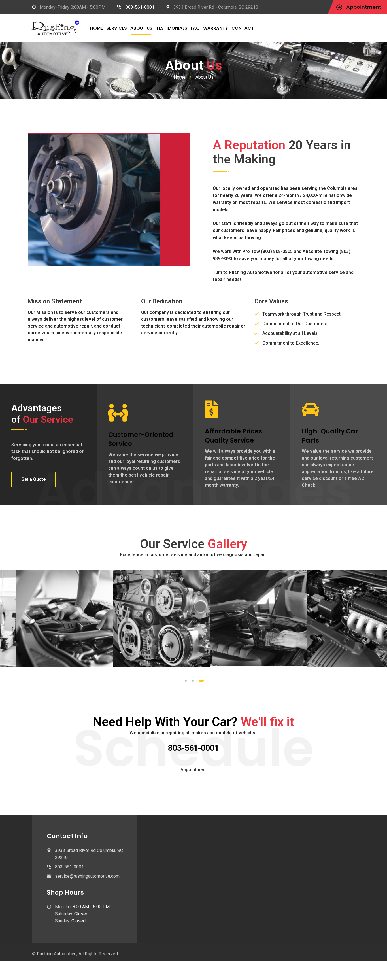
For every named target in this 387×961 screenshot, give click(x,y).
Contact (242, 28)
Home (96, 28)
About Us (141, 28)
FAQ (195, 28)
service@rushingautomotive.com (87, 876)
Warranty (215, 28)
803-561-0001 (140, 7)
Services (116, 28)
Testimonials (171, 28)
